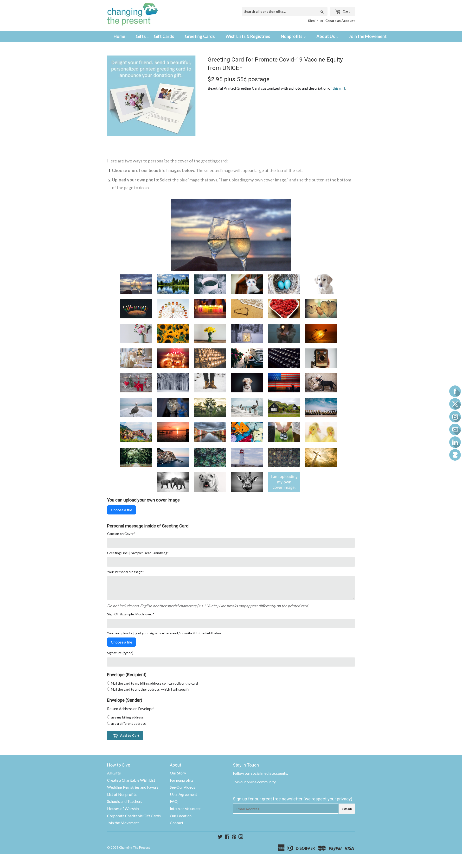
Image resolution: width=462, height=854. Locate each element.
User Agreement (183, 794)
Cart (346, 11)
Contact (176, 822)
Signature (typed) (120, 653)
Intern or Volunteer (185, 808)
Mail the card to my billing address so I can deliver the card (154, 683)
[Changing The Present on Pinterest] (234, 837)
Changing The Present (134, 847)
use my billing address (127, 717)
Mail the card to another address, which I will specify (150, 689)
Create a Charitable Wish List (131, 780)
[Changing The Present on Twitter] (220, 837)
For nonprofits (181, 780)
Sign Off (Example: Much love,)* (130, 614)
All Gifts (114, 773)
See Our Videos (182, 787)
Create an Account (340, 21)
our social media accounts (266, 773)
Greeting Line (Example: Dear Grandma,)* (138, 553)
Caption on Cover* (121, 534)
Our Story (178, 773)
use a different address (128, 723)
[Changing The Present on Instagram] (240, 837)
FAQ (174, 801)
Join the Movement (123, 822)
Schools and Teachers (124, 801)
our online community (258, 782)
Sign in (313, 21)
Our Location (181, 815)
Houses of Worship (123, 808)
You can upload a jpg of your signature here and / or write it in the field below (164, 633)
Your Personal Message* (125, 572)
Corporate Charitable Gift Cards (134, 815)
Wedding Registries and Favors (132, 787)
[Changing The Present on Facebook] (227, 837)
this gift (339, 88)
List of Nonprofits (122, 794)
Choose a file (121, 509)
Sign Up (347, 809)
